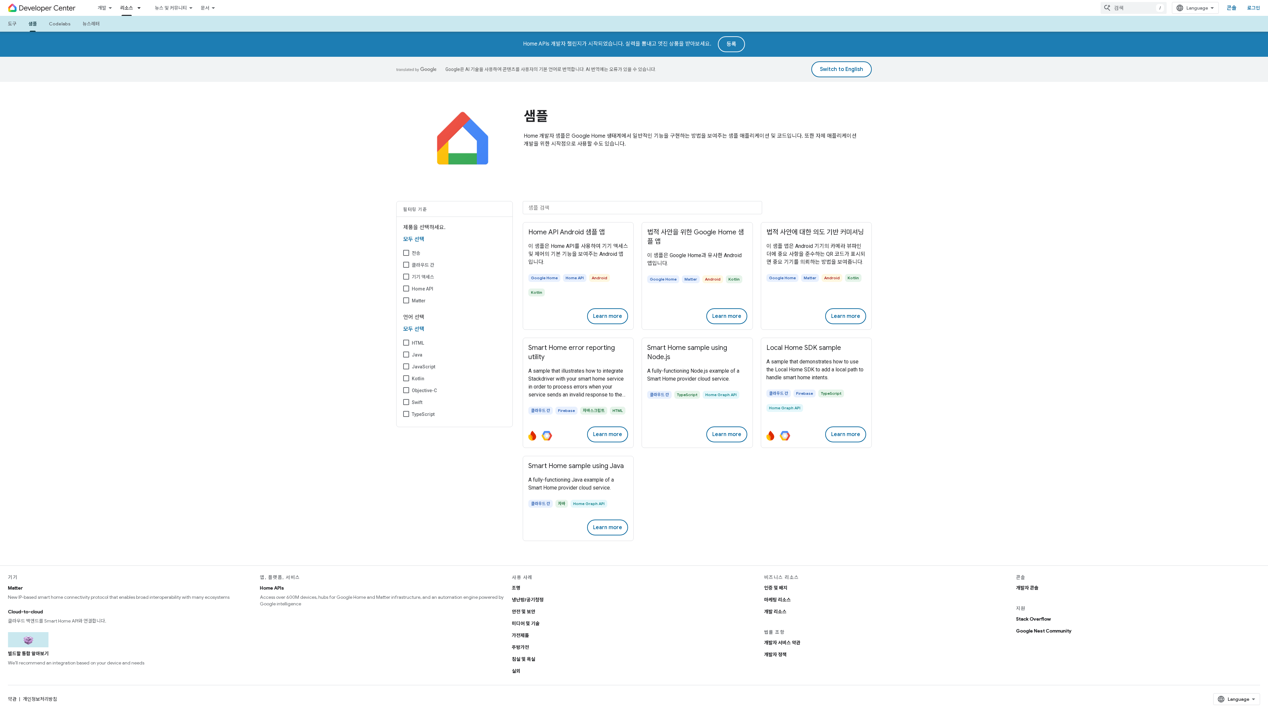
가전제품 (520, 635)
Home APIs (272, 588)
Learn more (607, 316)
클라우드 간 (423, 265)
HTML (418, 343)
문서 (205, 8)
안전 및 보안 (523, 612)
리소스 (126, 8)
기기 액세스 (423, 277)
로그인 (1253, 8)
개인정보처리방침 (40, 699)
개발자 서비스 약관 (782, 643)
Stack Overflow (1033, 619)
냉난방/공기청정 (528, 600)
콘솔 (1232, 8)
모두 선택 (413, 239)
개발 (102, 8)
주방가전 (520, 647)
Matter (419, 300)
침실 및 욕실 (523, 659)
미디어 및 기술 (526, 624)
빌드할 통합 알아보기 (28, 654)
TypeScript (423, 414)
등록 (731, 44)
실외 (516, 671)
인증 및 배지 (776, 588)
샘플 (32, 24)
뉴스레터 (91, 24)
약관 (12, 699)
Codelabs (60, 24)
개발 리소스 (775, 612)
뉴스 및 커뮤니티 (171, 8)
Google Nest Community (1044, 631)
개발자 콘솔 (1027, 588)
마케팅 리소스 (777, 600)
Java (417, 354)
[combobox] (1134, 8)
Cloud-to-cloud (25, 612)
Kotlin (418, 378)
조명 (516, 588)
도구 (12, 24)
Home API (422, 288)
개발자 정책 (775, 655)
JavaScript (423, 366)
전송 (416, 253)
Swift (417, 402)
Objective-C (424, 390)
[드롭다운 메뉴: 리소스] (141, 8)
